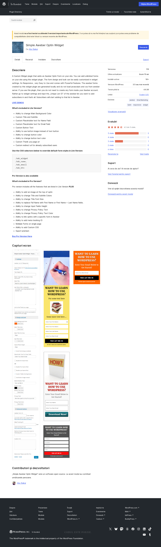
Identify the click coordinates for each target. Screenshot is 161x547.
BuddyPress (130, 519)
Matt (128, 512)
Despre (12, 508)
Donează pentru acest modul (120, 194)
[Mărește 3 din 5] (67, 353)
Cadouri (100, 519)
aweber (132, 100)
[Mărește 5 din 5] (98, 253)
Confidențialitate (15, 519)
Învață (69, 508)
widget (145, 105)
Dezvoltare (56, 59)
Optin (129, 105)
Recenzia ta (113, 154)
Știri (10, 512)
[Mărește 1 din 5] (37, 253)
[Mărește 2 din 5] (67, 253)
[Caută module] (34, 20)
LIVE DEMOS (18, 102)
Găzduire (13, 515)
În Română (36, 532)
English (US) (144, 95)
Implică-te (100, 508)
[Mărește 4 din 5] (67, 427)
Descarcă (143, 47)
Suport (146, 59)
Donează (100, 515)
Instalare (42, 59)
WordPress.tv (73, 519)
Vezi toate (144, 154)
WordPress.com (132, 508)
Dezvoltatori (72, 515)
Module (41, 515)
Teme (40, 512)
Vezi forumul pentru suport (119, 174)
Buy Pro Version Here (22, 236)
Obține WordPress (148, 4)
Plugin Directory (15, 12)
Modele (41, 519)
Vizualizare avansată (117, 111)
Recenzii (29, 59)
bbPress (129, 515)
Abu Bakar (33, 49)
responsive (137, 105)
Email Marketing (142, 100)
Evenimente (100, 512)
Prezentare (42, 508)
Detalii (17, 59)
